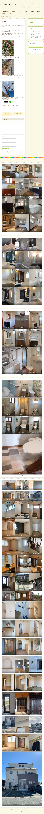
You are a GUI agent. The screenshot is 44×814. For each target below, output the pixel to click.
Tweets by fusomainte (33, 43)
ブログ (19, 11)
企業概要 (3, 13)
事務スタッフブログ (15, 105)
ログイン (22, 811)
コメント (3, 125)
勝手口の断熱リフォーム (8, 714)
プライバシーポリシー (21, 159)
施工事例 (13, 11)
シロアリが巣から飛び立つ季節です (36, 33)
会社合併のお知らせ (5, 11)
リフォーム (6, 106)
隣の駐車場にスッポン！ (6, 114)
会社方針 (38, 11)
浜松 (8, 106)
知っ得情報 (25, 11)
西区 (10, 106)
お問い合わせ (10, 13)
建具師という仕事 (19, 113)
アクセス (32, 11)
